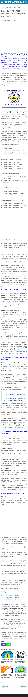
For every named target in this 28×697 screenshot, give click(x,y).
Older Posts (23, 686)
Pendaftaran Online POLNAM (11, 595)
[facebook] (3, 644)
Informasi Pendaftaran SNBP (15, 353)
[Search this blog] (26, 2)
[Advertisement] (14, 37)
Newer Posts (5, 686)
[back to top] (24, 693)
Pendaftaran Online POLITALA (11, 599)
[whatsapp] (8, 644)
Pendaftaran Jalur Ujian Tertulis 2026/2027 (14, 398)
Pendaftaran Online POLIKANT (11, 597)
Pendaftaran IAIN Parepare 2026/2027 (13, 400)
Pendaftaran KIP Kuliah (18, 565)
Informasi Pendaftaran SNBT (15, 427)
